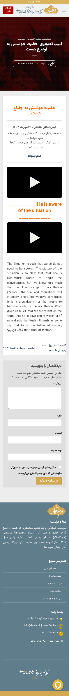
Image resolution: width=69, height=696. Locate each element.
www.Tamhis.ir (50, 625)
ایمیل (57, 433)
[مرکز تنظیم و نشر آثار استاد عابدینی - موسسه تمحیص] (37, 10)
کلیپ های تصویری (26, 39)
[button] (64, 10)
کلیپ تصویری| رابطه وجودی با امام (54, 348)
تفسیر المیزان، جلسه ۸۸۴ (18, 348)
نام (59, 416)
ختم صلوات (34, 156)
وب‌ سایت (56, 450)
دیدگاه (57, 384)
